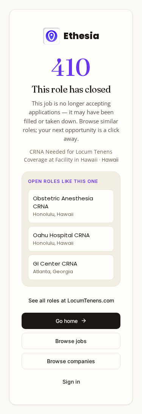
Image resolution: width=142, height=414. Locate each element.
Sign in (71, 381)
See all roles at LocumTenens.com (71, 300)
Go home (67, 321)
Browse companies (71, 361)
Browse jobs (71, 341)
